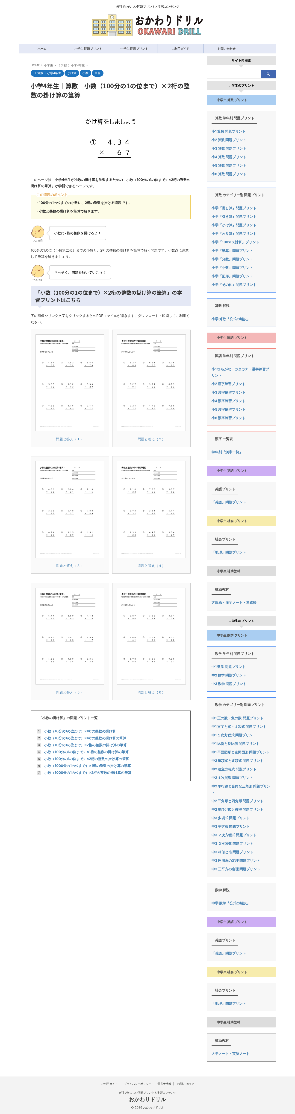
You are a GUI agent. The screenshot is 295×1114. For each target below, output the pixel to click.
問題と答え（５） (70, 692)
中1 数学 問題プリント (229, 666)
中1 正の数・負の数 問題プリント (238, 718)
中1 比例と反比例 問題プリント (236, 743)
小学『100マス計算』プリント (235, 242)
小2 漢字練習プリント (228, 384)
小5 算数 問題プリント (229, 165)
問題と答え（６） (151, 692)
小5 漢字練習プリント (229, 409)
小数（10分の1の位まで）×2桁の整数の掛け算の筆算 (85, 745)
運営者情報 (164, 1083)
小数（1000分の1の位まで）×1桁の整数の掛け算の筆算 (87, 765)
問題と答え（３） (70, 565)
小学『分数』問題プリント (232, 259)
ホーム (42, 48)
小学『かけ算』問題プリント (234, 225)
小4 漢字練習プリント (229, 401)
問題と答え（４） (151, 565)
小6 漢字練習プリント (229, 418)
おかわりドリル (147, 1099)
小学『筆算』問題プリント (232, 250)
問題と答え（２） (151, 439)
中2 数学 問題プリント (229, 675)
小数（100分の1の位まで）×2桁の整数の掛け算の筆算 (86, 759)
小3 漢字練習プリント (229, 392)
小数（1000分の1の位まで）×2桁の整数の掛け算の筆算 (87, 772)
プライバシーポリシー (137, 1083)
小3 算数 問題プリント (229, 148)
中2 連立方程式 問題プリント (234, 769)
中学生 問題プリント (134, 48)
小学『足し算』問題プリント (234, 208)
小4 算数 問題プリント (229, 157)
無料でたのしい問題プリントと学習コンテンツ (147, 1092)
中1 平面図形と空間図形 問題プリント (241, 752)
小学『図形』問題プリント (232, 276)
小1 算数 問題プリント (229, 131)
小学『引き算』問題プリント (234, 216)
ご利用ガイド (180, 48)
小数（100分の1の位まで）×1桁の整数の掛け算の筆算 (86, 752)
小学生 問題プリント (88, 48)
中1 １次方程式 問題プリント (234, 735)
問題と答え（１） (70, 439)
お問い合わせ (227, 48)
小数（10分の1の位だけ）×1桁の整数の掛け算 (80, 731)
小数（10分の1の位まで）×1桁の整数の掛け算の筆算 (85, 738)
